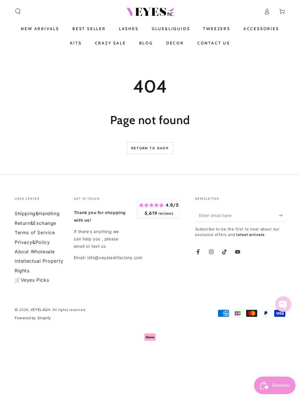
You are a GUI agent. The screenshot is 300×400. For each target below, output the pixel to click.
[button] (17, 11)
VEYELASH (40, 309)
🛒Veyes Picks (32, 280)
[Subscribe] (282, 215)
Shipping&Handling (37, 213)
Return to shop (150, 148)
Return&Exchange (35, 223)
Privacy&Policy (32, 242)
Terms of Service (35, 232)
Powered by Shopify (33, 318)
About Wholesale (35, 251)
